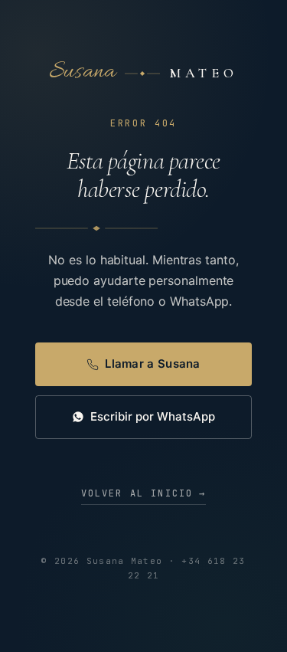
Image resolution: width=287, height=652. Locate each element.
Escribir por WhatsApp (152, 416)
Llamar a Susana (153, 363)
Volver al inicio (144, 493)
